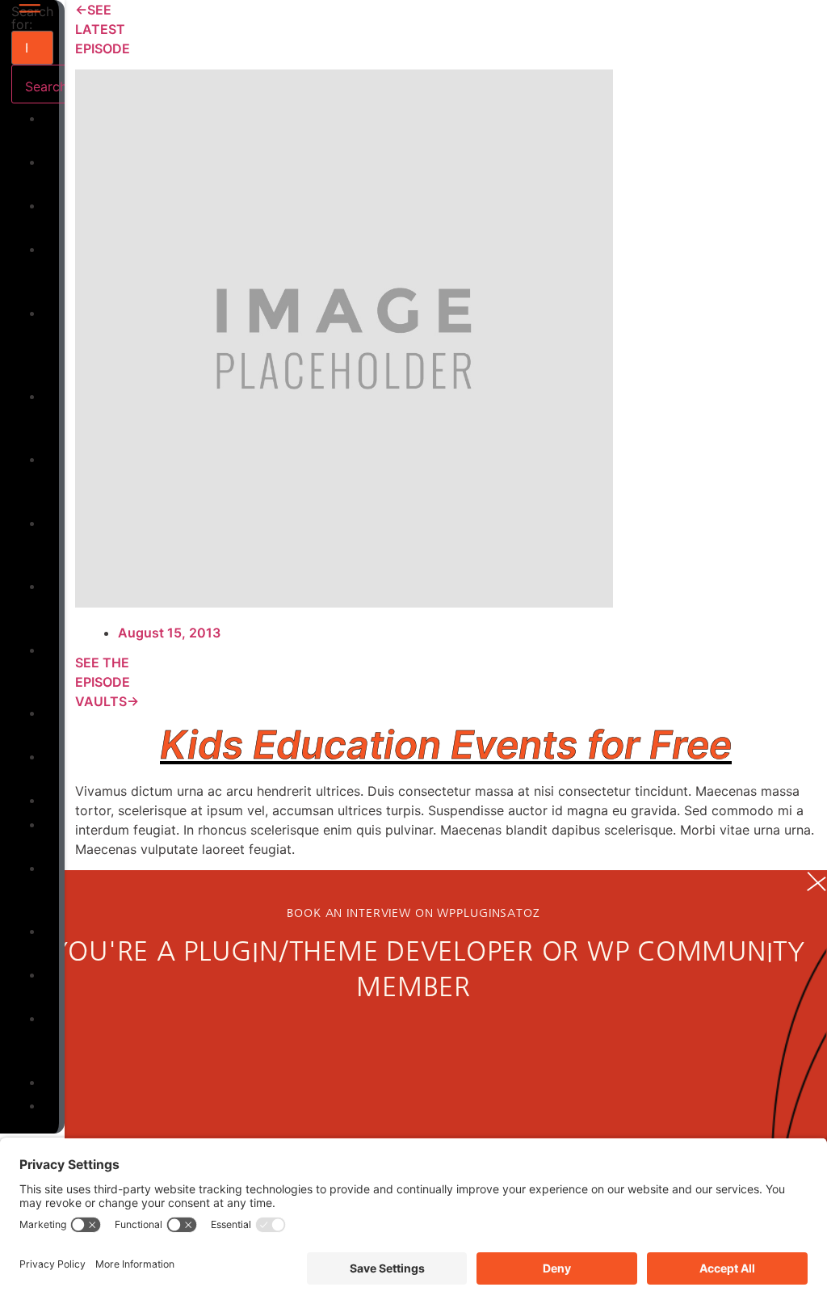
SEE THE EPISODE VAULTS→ (107, 681)
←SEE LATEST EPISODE (102, 29)
